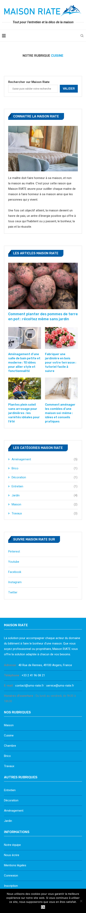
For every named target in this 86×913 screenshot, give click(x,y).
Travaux (44, 513)
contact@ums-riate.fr (29, 685)
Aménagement (44, 459)
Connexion (11, 875)
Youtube (13, 562)
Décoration (44, 477)
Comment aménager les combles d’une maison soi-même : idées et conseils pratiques (60, 413)
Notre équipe (12, 845)
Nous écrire (11, 855)
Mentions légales (15, 865)
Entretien (44, 486)
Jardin (44, 495)
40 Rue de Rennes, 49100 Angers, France (45, 665)
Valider (69, 88)
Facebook (14, 572)
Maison (44, 504)
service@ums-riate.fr (60, 685)
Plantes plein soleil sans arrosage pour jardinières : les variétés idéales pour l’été (24, 413)
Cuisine (9, 735)
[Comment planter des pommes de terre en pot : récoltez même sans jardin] (43, 286)
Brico (44, 468)
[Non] (81, 901)
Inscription (11, 886)
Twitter (12, 592)
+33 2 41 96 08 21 (33, 675)
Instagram (15, 582)
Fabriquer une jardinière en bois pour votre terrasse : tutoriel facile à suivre (60, 362)
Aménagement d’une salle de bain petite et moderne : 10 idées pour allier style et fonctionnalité (24, 362)
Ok (43, 907)
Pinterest (14, 551)
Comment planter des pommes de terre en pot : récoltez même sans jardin (43, 316)
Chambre (10, 745)
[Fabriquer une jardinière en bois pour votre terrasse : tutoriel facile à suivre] (61, 338)
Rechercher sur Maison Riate (29, 82)
